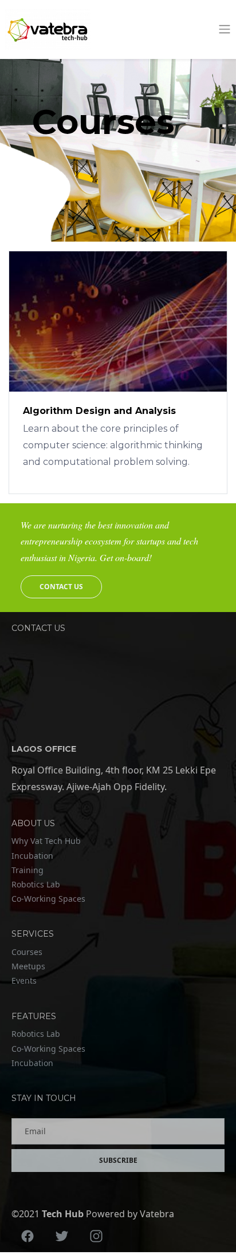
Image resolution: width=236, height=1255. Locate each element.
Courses (26, 951)
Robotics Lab (35, 884)
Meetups (28, 966)
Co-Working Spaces (48, 898)
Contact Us (61, 586)
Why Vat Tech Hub (46, 840)
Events (24, 980)
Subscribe (118, 1160)
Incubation (32, 855)
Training (27, 870)
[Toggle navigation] (224, 29)
